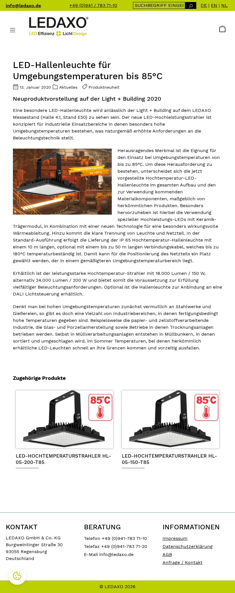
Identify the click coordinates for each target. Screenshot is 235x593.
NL (224, 5)
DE (204, 5)
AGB (167, 554)
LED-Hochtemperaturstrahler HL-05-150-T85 (169, 459)
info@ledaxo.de (23, 5)
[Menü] (12, 30)
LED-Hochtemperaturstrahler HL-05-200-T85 (63, 459)
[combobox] (159, 5)
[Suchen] (190, 5)
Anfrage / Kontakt (182, 562)
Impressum (174, 538)
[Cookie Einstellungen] (17, 575)
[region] (117, 441)
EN (214, 5)
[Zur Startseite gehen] (58, 26)
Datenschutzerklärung (187, 546)
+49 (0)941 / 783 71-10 (93, 5)
